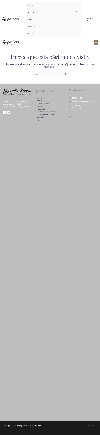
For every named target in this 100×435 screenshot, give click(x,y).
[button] (90, 19)
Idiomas (30, 33)
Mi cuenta (31, 26)
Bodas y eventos (44, 104)
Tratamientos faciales (46, 114)
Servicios (30, 12)
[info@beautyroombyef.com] (81, 101)
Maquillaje (42, 109)
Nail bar (41, 106)
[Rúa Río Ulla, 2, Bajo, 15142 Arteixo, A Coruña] (83, 106)
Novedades (40, 117)
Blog (37, 120)
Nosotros (30, 5)
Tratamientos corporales (47, 112)
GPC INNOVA (92, 425)
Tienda (29, 19)
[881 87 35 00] (75, 98)
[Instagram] (8, 112)
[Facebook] (4, 112)
